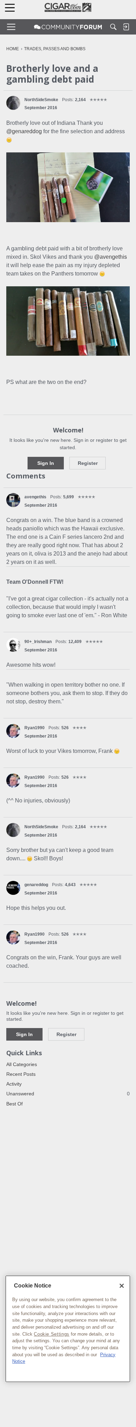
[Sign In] (126, 27)
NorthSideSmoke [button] (41, 99)
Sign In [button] (45, 463)
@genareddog (24, 131)
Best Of (14, 1104)
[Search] (113, 27)
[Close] (121, 1285)
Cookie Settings (51, 1334)
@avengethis (110, 257)
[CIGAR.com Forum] (68, 27)
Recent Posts (21, 1074)
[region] (67, 1328)
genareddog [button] (36, 884)
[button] (13, 103)
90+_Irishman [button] (38, 641)
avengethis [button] (35, 496)
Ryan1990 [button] (34, 727)
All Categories (21, 1064)
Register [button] (88, 463)
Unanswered (68, 1093)
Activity (14, 1084)
